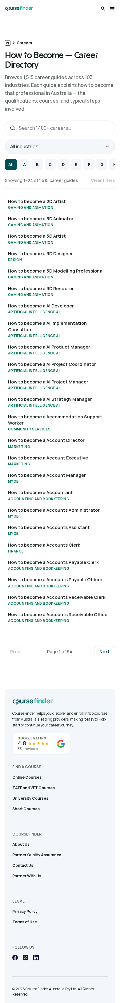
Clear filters (103, 180)
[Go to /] (7, 43)
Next (104, 651)
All (11, 164)
